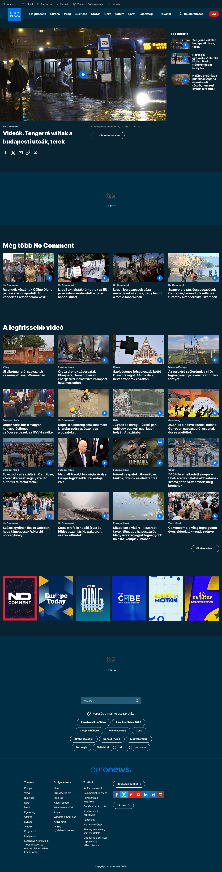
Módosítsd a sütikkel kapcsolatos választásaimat (95, 841)
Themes (28, 781)
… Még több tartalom (107, 135)
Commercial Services (95, 792)
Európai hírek (66, 367)
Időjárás (58, 797)
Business (81, 14)
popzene (140, 747)
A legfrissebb (37, 14)
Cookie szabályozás (94, 806)
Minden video (204, 548)
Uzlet (116, 420)
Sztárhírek (103, 747)
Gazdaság (174, 420)
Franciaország (117, 730)
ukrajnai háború (89, 730)
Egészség (146, 14)
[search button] (109, 4)
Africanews (60, 821)
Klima (116, 367)
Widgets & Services (65, 816)
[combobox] (127, 4)
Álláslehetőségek (93, 824)
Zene (139, 730)
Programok (30, 831)
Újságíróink (30, 835)
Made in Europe (177, 367)
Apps (57, 811)
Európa (55, 14)
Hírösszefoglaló (62, 792)
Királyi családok (83, 738)
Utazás (95, 14)
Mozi (122, 747)
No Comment (11, 285)
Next (107, 14)
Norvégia (81, 747)
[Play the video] (83, 74)
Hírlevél (121, 805)
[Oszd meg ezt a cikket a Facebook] (5, 152)
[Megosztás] (21, 152)
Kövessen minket (63, 807)
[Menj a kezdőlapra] (14, 14)
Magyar (10, 4)
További (88, 781)
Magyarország (139, 738)
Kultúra (119, 14)
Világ (67, 14)
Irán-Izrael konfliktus (93, 722)
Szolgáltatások (62, 781)
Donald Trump (111, 738)
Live (214, 13)
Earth (131, 14)
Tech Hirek (174, 523)
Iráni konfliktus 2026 (128, 722)
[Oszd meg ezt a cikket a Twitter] (13, 152)
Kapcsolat (89, 819)
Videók (28, 826)
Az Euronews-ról (92, 788)
